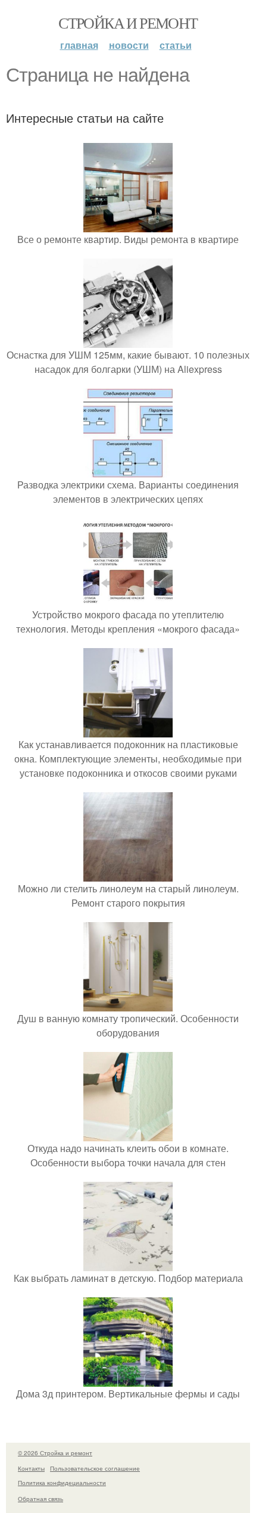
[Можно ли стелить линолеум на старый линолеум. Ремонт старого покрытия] (128, 874)
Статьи (176, 45)
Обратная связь (40, 1499)
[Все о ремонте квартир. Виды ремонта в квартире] (128, 225)
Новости (129, 45)
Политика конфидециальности (62, 1482)
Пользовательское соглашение (95, 1468)
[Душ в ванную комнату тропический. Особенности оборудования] (128, 1004)
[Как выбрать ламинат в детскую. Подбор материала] (128, 1264)
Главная (79, 45)
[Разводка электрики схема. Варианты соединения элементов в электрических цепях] (128, 470)
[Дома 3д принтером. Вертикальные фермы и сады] (128, 1379)
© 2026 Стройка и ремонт (55, 1453)
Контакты (31, 1468)
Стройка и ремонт (127, 23)
